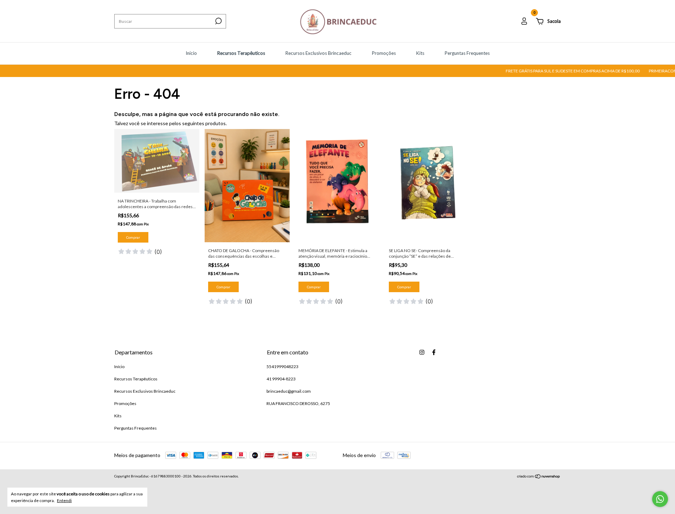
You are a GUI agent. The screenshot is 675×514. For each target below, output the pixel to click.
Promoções (384, 53)
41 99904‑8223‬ (281, 378)
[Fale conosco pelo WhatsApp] (660, 499)
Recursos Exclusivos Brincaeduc (318, 53)
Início (191, 53)
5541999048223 (282, 366)
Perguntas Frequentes (467, 53)
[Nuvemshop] (539, 477)
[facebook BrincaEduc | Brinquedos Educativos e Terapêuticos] (434, 352)
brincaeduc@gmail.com (288, 391)
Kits (420, 53)
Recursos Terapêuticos (241, 53)
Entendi (64, 500)
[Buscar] (217, 21)
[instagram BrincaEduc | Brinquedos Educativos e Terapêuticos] (422, 352)
